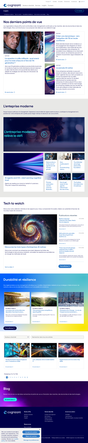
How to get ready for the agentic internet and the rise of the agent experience (64, 185)
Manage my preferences (31, 440)
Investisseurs (74, 1)
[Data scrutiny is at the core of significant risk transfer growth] (51, 156)
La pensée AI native (64, 68)
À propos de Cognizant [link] (50, 414)
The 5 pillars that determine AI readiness (78, 184)
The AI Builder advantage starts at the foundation (78, 164)
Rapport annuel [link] (48, 418)
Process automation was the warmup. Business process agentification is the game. (50, 185)
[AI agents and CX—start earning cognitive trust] (23, 164)
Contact (80, 10)
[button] (82, 2)
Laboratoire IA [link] (68, 416)
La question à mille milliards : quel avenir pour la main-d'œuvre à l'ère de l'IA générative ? (22, 60)
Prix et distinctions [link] (49, 421)
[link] (12, 5)
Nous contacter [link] (27, 427)
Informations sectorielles (39, 14)
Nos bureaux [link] (47, 416)
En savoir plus (9, 92)
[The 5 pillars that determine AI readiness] (78, 176)
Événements (67, 1)
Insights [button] (44, 5)
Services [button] (37, 5)
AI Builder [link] (67, 414)
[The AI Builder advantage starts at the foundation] (78, 156)
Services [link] (26, 416)
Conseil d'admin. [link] (48, 419)
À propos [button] (50, 5)
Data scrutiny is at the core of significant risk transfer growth (50, 165)
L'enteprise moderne (8, 14)
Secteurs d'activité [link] (28, 414)
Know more (61, 229)
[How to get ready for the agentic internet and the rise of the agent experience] (65, 176)
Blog (48, 14)
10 (25, 377)
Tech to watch (18, 14)
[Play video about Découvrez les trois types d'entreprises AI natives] (30, 229)
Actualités (60, 1)
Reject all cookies (31, 436)
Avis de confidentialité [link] (45, 437)
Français (48, 1)
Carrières (55, 1)
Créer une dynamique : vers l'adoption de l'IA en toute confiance (68, 38)
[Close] (39, 429)
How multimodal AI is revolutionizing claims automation (64, 165)
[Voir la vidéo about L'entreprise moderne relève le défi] (44, 134)
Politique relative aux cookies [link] (58, 437)
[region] (20, 435)
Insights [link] (26, 418)
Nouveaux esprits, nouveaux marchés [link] (74, 418)
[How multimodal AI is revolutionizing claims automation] (65, 156)
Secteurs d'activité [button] (28, 5)
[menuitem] (48, 2)
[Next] (27, 377)
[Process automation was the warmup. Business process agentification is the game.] (51, 176)
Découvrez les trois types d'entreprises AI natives (25, 247)
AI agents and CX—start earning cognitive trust (23, 179)
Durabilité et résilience (28, 14)
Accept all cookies (31, 432)
